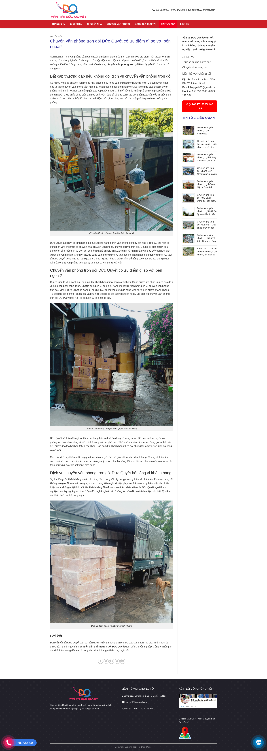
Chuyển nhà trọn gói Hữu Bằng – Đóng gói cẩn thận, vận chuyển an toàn (207, 198)
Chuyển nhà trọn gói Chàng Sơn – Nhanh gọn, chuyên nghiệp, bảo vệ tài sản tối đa (207, 171)
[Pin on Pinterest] (117, 661)
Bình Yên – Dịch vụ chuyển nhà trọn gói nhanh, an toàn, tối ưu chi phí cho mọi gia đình (207, 251)
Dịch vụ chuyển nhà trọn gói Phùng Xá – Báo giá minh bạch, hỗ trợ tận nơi (207, 157)
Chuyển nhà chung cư (194, 67)
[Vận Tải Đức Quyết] (78, 10)
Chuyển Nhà (94, 24)
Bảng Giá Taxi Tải (145, 24)
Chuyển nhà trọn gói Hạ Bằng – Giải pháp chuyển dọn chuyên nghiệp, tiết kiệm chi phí (206, 224)
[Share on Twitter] (106, 661)
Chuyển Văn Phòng (118, 24)
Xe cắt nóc (188, 56)
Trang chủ (58, 24)
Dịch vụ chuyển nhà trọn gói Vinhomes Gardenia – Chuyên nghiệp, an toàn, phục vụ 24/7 (207, 130)
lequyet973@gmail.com (203, 87)
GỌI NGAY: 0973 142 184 (199, 106)
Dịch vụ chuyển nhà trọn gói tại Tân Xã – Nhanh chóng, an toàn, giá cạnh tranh (206, 238)
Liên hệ (184, 24)
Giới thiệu (76, 24)
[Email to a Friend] (111, 661)
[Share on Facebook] (100, 661)
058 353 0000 (199, 91)
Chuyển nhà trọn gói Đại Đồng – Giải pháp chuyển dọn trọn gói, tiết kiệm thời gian (206, 144)
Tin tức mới (168, 24)
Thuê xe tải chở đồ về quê (196, 62)
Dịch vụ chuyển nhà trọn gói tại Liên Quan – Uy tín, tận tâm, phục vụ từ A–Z (206, 211)
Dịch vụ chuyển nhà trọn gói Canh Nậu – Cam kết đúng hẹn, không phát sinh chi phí (206, 184)
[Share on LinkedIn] (122, 661)
